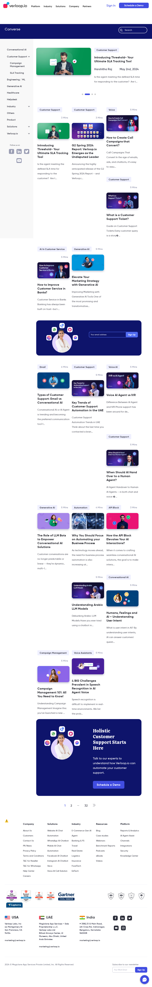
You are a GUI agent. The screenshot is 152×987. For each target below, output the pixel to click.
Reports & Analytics (129, 839)
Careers (27, 884)
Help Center (28, 879)
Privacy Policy (29, 859)
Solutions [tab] (12, 126)
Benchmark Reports (105, 854)
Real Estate (77, 859)
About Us (27, 839)
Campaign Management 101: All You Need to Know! (51, 701)
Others (10, 112)
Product (11, 119)
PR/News (27, 854)
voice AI (113, 375)
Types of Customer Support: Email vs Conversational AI (50, 407)
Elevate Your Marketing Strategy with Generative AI (85, 289)
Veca (49, 874)
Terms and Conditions (33, 864)
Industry (48, 6)
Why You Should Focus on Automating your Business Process (87, 548)
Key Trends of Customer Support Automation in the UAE (87, 415)
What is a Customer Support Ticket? (120, 225)
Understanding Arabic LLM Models (87, 615)
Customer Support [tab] (17, 56)
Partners (87, 6)
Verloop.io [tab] (12, 133)
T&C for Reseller (30, 869)
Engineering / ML (16, 79)
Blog (98, 839)
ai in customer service (52, 257)
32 (86, 814)
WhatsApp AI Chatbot (58, 849)
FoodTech (76, 874)
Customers (28, 844)
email (43, 375)
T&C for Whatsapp (32, 874)
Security (124, 859)
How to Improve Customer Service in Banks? (51, 297)
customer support (50, 118)
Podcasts (100, 859)
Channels (124, 849)
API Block (114, 516)
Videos (99, 869)
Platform (35, 6)
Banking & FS (78, 849)
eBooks (99, 864)
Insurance (76, 869)
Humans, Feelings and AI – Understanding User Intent (121, 625)
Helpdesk (12, 99)
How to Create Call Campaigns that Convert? (119, 150)
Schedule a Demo (134, 5)
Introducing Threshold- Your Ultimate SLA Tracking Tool (52, 159)
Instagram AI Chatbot (57, 869)
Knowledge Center (129, 864)
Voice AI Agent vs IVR (121, 404)
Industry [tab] (11, 106)
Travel (74, 854)
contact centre (111, 50)
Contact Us (28, 849)
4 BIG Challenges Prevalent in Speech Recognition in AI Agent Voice (86, 695)
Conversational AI (16, 49)
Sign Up (132, 343)
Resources (101, 832)
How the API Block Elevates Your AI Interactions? (118, 548)
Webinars (100, 849)
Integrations (126, 854)
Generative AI (14, 86)
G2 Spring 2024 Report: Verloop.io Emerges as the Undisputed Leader (85, 159)
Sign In (110, 5)
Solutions (60, 6)
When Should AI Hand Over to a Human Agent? (121, 484)
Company (28, 832)
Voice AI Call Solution (57, 879)
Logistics (76, 864)
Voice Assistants (83, 661)
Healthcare (13, 92)
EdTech (75, 879)
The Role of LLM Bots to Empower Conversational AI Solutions (51, 549)
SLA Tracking (17, 72)
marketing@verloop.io (15, 949)
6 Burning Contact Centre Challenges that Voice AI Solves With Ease (122, 61)
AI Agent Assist (127, 844)
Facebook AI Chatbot (57, 864)
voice (112, 118)
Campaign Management (17, 65)
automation (80, 516)
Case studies (102, 844)
